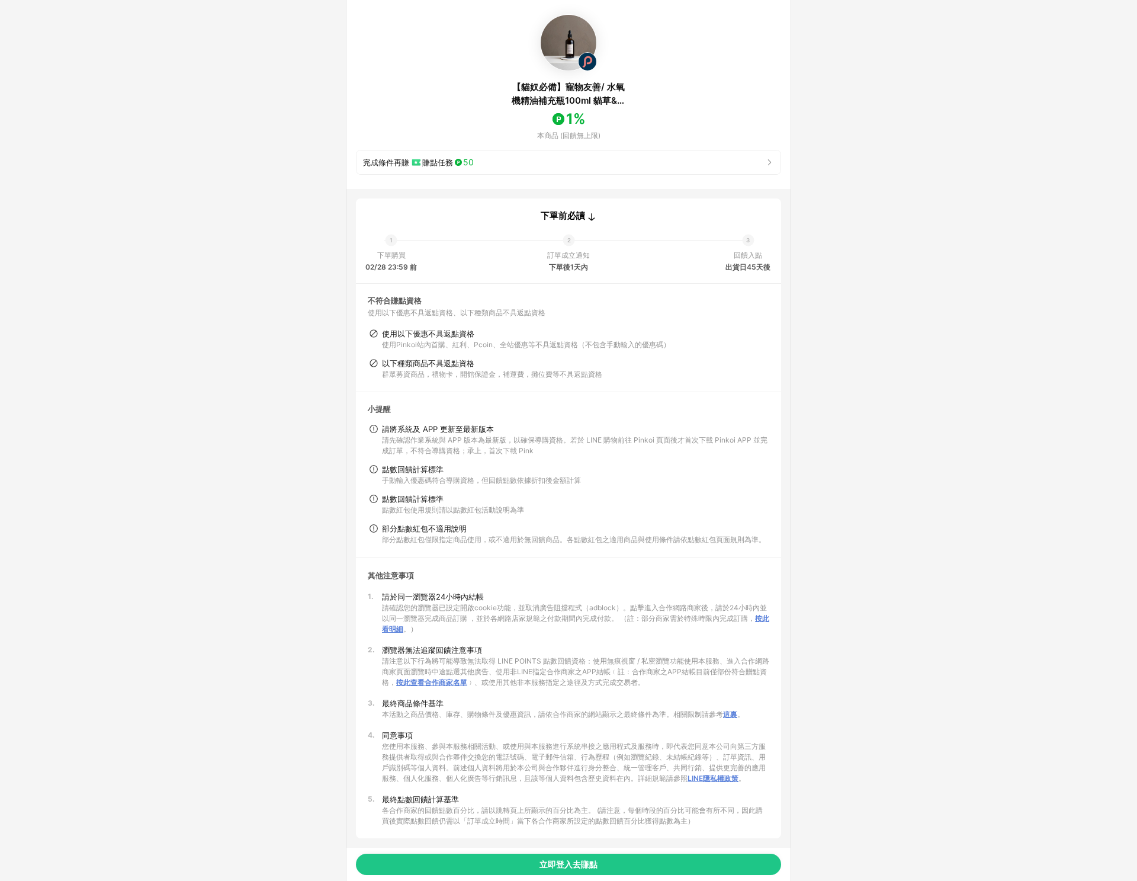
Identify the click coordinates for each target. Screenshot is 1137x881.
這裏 (730, 714)
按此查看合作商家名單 (431, 682)
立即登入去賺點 (568, 864)
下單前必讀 (563, 215)
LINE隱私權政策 (713, 778)
